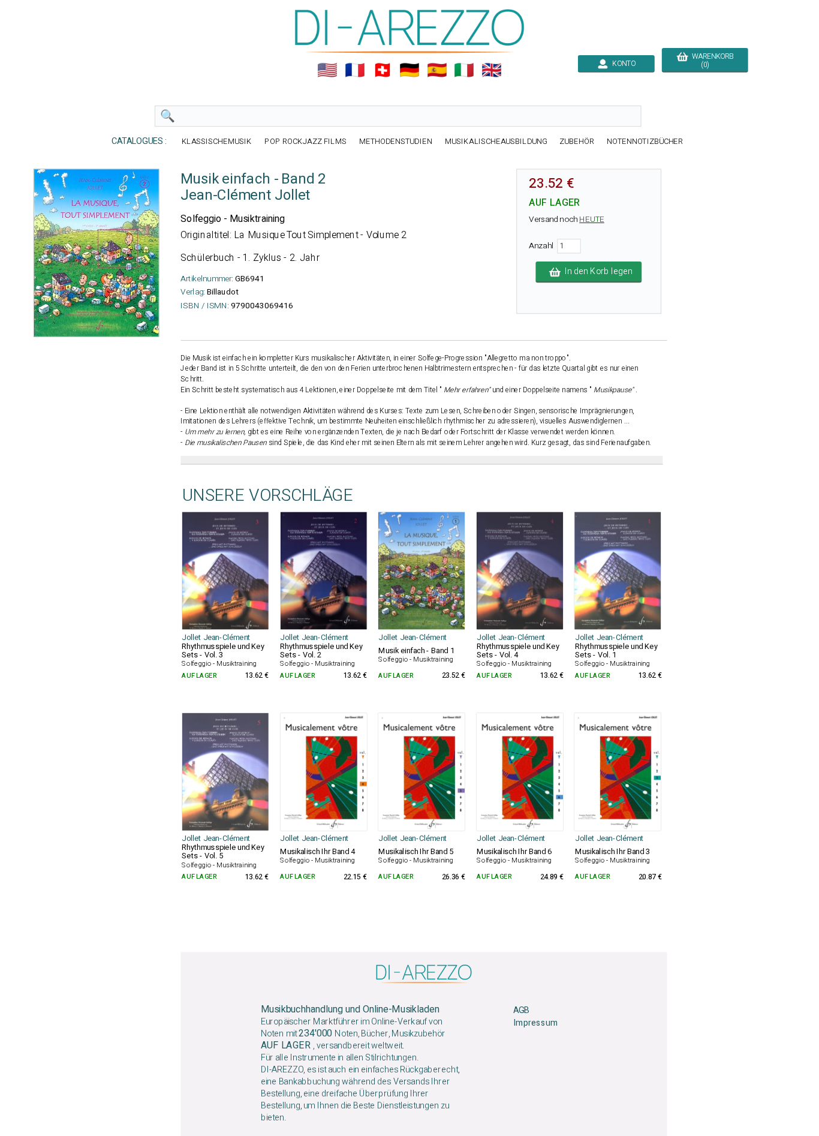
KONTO (622, 63)
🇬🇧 (491, 70)
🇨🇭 (382, 70)
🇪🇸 (437, 70)
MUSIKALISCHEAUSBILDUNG (496, 141)
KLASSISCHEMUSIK (217, 141)
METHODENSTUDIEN (395, 141)
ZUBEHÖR (576, 141)
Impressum (535, 1022)
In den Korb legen (596, 271)
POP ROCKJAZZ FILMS (305, 141)
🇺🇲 (327, 70)
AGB (521, 1010)
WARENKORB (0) (710, 60)
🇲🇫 (355, 70)
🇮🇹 (464, 70)
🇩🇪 (409, 70)
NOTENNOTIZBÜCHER (645, 141)
